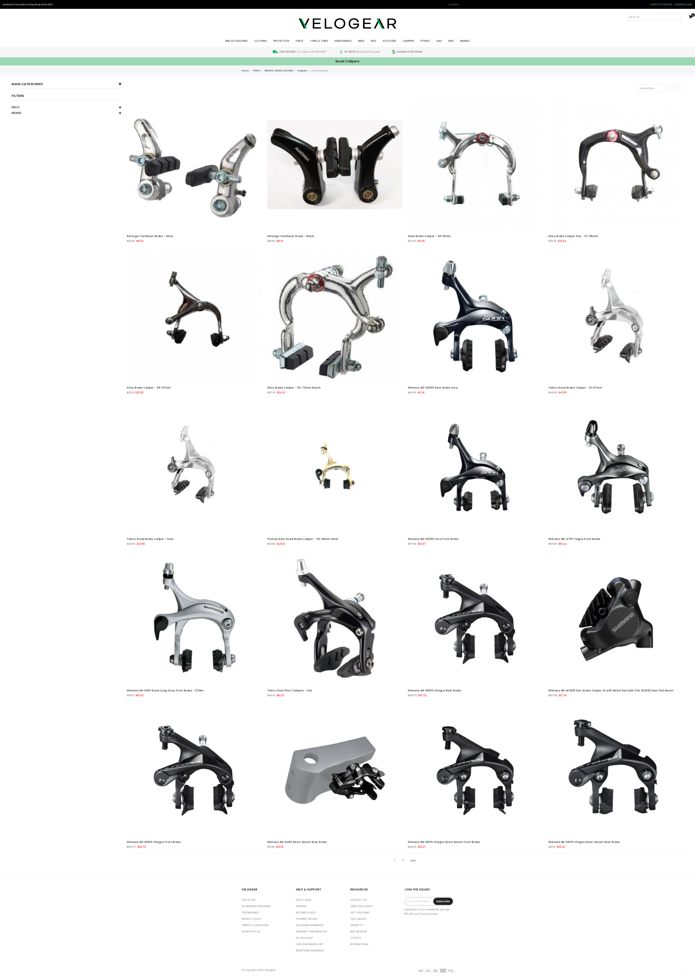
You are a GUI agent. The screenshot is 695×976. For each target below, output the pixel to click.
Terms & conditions (255, 925)
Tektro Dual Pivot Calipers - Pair (289, 690)
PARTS (256, 70)
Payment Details (306, 919)
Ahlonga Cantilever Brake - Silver (150, 236)
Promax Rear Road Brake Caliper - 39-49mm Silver (303, 539)
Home (245, 70)
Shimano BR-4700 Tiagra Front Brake (574, 539)
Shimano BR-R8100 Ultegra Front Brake (154, 842)
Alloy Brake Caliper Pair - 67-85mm (573, 236)
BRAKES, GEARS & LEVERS (279, 70)
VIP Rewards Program (256, 906)
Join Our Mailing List (309, 944)
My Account (304, 938)
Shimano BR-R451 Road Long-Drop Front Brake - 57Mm (165, 690)
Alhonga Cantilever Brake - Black (290, 236)
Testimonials (250, 912)
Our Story (249, 900)
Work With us (251, 931)
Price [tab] (16, 107)
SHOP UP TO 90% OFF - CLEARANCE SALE (671, 4)
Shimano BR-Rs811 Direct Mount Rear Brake (297, 842)
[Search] (677, 17)
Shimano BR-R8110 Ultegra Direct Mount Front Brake (444, 842)
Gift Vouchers (360, 912)
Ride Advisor (358, 931)
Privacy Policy (252, 919)
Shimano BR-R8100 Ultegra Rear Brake (434, 690)
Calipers (302, 70)
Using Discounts (361, 906)
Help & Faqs (303, 900)
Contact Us (358, 900)
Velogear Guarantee (309, 925)
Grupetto (356, 925)
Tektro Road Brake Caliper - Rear (150, 539)
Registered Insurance (310, 950)
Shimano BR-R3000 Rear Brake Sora (433, 387)
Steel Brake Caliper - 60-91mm (429, 236)
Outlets (355, 938)
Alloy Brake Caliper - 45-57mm (149, 387)
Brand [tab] (16, 113)
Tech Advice (358, 919)
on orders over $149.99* (303, 52)
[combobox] (654, 17)
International (359, 944)
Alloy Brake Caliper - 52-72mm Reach (294, 387)
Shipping (301, 906)
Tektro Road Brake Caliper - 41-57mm (575, 387)
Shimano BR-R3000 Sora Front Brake (433, 539)
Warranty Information (311, 931)
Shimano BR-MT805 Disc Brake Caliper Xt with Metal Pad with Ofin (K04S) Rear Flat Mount (611, 690)
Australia (453, 4)
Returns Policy (306, 912)
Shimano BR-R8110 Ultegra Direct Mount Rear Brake (584, 842)
